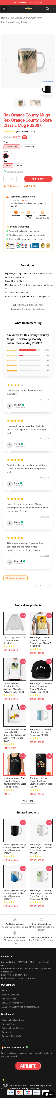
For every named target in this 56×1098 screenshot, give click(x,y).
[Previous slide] (6, 61)
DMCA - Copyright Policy (13, 1003)
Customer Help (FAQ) (11, 1036)
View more (28, 801)
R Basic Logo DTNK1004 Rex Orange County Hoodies (14, 640)
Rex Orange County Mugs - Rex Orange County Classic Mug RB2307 (41, 732)
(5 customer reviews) (25, 132)
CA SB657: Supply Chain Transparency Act (20, 1007)
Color (5, 151)
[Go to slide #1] (20, 103)
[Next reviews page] (50, 585)
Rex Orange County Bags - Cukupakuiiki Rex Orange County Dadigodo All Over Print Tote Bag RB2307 (14, 735)
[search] (47, 8)
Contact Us (7, 1032)
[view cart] (52, 8)
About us (6, 991)
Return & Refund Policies (13, 1028)
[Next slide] (50, 61)
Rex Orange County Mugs (14, 22)
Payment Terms (9, 1024)
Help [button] (51, 1094)
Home (4, 17)
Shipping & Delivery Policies (14, 1020)
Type (5, 142)
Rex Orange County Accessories (26, 17)
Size (5, 161)
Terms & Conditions (10, 995)
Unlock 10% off (5, 1085)
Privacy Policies (9, 999)
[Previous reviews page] (36, 585)
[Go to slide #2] (35, 103)
